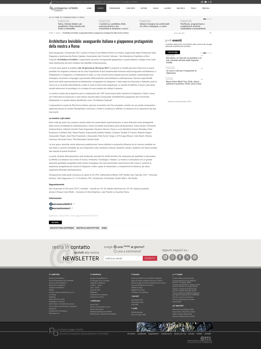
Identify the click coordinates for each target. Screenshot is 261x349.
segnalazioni (153, 333)
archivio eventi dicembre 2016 (179, 101)
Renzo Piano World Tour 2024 (184, 312)
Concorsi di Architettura (57, 283)
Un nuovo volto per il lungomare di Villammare (181, 71)
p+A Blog (52, 295)
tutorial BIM (177, 302)
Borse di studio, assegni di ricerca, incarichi (147, 281)
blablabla (93, 292)
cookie (199, 333)
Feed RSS (134, 304)
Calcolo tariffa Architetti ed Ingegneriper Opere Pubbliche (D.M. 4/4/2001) (186, 294)
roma (104, 228)
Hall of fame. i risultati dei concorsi (61, 304)
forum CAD (94, 304)
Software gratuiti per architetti (101, 312)
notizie (144, 8)
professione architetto (64, 8)
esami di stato (95, 290)
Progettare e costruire (57, 301)
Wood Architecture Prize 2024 (184, 316)
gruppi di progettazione (98, 278)
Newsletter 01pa (137, 302)
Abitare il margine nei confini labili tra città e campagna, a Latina (154, 25)
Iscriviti (150, 258)
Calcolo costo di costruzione (183, 297)
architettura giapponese (62, 228)
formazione (114, 8)
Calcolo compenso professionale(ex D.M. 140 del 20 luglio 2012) (185, 290)
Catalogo (52, 297)
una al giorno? (130, 247)
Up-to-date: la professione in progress (63, 306)
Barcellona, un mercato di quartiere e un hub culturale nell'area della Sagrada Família (184, 60)
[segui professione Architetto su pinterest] (194, 257)
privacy (191, 333)
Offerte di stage (136, 287)
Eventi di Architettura (56, 278)
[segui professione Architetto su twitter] (187, 257)
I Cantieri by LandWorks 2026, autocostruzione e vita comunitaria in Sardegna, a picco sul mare (113, 27)
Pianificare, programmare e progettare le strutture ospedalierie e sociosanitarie (193, 26)
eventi (58, 10)
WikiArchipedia (137, 312)
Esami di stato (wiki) (138, 315)
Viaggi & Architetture (56, 287)
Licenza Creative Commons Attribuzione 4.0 (196, 341)
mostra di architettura (88, 228)
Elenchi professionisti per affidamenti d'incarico (148, 283)
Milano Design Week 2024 (182, 314)
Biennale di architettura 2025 (183, 309)
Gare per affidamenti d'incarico (142, 285)
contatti (207, 333)
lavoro (167, 8)
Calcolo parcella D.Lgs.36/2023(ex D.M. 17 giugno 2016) (184, 281)
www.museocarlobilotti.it (62, 204)
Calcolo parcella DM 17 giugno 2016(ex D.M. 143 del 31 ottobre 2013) (186, 286)
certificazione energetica (99, 295)
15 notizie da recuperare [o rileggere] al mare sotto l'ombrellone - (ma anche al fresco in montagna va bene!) (95, 2)
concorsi (130, 8)
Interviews (52, 309)
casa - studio (95, 287)
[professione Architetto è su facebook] (180, 257)
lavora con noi (180, 333)
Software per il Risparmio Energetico (103, 314)
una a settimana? (129, 251)
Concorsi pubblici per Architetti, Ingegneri (146, 278)
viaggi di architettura (97, 283)
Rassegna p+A (54, 313)
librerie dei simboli (97, 309)
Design (51, 290)
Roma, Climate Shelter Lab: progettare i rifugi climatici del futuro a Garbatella (71, 26)
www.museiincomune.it (61, 208)
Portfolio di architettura (139, 292)
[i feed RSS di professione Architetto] (165, 257)
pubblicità (142, 333)
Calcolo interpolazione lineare (183, 299)
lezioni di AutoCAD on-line (100, 307)
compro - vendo (96, 285)
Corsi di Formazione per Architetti (61, 281)
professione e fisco (97, 297)
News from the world (56, 299)
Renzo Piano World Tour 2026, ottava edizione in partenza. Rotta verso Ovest (183, 82)
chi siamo (131, 333)
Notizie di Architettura (57, 285)
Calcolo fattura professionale (183, 278)
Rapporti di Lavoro (138, 290)
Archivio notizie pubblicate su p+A (61, 292)
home (89, 8)
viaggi (155, 8)
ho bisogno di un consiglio (100, 281)
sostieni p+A (166, 333)
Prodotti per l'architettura (58, 311)
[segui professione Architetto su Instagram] (172, 257)
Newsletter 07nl (137, 300)
